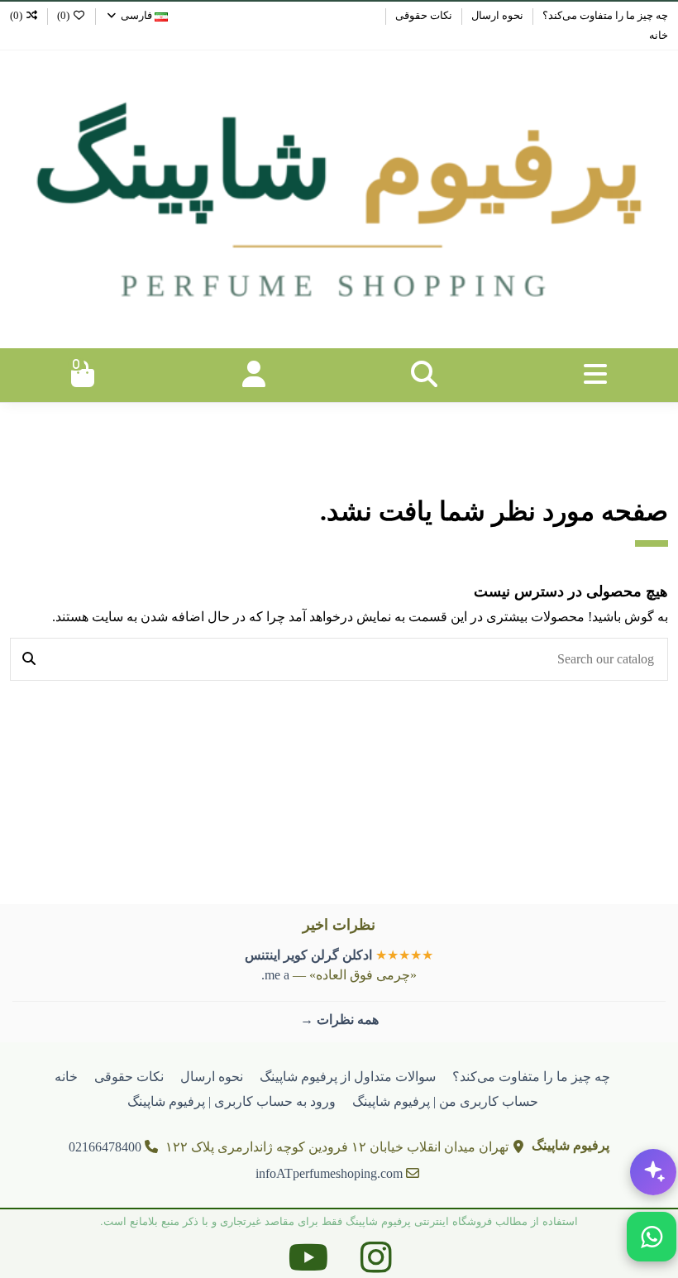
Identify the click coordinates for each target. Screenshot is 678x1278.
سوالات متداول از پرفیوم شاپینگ (348, 1077)
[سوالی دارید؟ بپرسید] (653, 1172)
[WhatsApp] (651, 1236)
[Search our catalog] (29, 659)
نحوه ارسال (496, 15)
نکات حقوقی (422, 15)
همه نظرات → (339, 1019)
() (63, 15)
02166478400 (105, 1147)
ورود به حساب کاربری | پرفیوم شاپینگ (231, 1101)
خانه (658, 35)
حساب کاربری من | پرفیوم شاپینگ (445, 1101)
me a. (275, 975)
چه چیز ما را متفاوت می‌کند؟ (604, 15)
